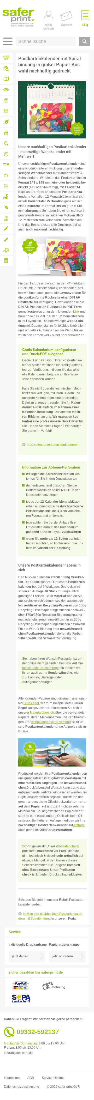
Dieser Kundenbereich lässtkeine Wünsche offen (6, 186)
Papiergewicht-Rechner (6, 261)
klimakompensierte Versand (51, 722)
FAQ (85, 25)
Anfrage (79, 825)
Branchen (6, 69)
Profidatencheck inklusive (6, 101)
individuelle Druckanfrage (40, 668)
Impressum (12, 1078)
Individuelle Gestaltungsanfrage (6, 240)
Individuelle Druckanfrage (6, 229)
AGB (30, 1078)
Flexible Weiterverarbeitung (6, 165)
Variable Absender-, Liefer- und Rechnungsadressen (6, 175)
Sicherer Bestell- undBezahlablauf (6, 133)
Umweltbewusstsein (6, 122)
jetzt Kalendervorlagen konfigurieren (53, 445)
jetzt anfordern (62, 956)
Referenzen (6, 58)
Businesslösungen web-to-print (6, 111)
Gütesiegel (31, 703)
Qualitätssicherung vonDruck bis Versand (6, 143)
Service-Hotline (53, 1078)
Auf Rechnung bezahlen (6, 197)
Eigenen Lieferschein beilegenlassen (6, 218)
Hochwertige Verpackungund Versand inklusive (6, 250)
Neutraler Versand (6, 207)
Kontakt (66, 25)
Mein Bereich (48, 27)
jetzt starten (20, 956)
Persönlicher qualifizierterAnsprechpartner (6, 154)
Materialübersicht (6, 90)
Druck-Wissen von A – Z (6, 79)
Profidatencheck (67, 846)
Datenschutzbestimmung (21, 1087)
